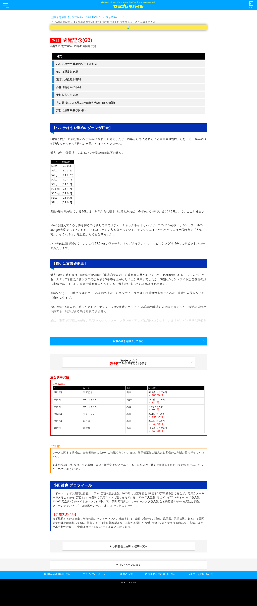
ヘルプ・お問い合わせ (200, 574)
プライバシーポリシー (95, 574)
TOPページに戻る (130, 564)
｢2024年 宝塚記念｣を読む (128, 362)
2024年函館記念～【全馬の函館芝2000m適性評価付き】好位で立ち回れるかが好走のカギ (103, 22)
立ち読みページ (115, 17)
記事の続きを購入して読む (128, 341)
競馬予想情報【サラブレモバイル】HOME (75, 17)
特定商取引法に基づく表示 (160, 574)
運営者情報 (126, 574)
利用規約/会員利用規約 (57, 574)
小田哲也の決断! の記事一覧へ (130, 546)
